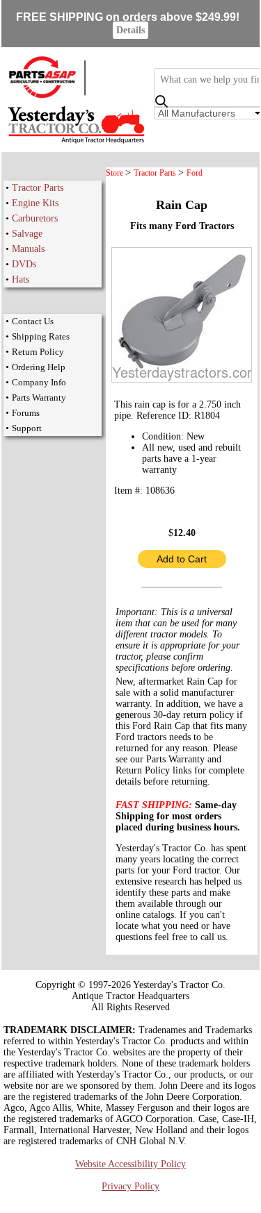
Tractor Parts (37, 188)
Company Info (39, 382)
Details (130, 30)
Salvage (27, 233)
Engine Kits (35, 203)
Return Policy (38, 351)
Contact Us (33, 321)
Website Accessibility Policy (130, 1164)
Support (27, 428)
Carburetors (35, 218)
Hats (20, 279)
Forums (26, 413)
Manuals (28, 249)
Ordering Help (38, 367)
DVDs (24, 264)
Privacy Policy (130, 1186)
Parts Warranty (39, 397)
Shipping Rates (41, 336)
